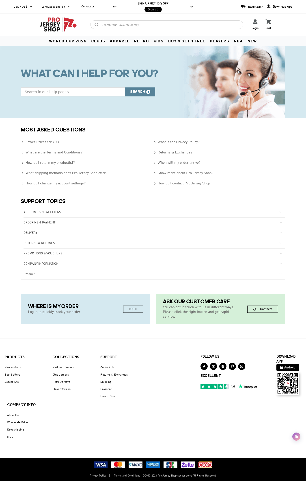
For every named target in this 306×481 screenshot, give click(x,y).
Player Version (61, 389)
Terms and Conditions (127, 475)
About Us (13, 415)
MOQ (10, 436)
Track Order (252, 6)
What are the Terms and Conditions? (51, 152)
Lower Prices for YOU (40, 142)
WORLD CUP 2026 (68, 41)
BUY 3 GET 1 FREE (186, 41)
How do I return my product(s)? (48, 163)
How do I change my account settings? (53, 183)
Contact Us (107, 367)
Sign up (153, 9)
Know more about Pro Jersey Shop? (183, 173)
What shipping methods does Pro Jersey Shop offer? (64, 173)
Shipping (105, 381)
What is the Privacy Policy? (176, 142)
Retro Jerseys (61, 381)
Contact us (88, 6)
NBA (238, 41)
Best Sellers (12, 374)
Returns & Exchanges (172, 152)
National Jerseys (63, 367)
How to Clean (108, 396)
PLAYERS (219, 41)
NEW (252, 41)
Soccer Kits (11, 381)
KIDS (159, 41)
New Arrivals (12, 367)
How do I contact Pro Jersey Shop (181, 183)
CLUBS (98, 41)
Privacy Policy (98, 475)
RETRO (141, 41)
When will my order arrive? (176, 163)
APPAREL (120, 41)
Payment (106, 389)
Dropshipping (15, 429)
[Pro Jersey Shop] (58, 25)
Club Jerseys (60, 374)
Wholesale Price (17, 422)
